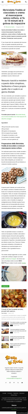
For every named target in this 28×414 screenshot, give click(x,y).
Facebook (7, 259)
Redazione (15, 393)
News (11, 339)
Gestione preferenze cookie (22, 412)
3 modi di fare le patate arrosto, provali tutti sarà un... (12, 310)
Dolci (7, 5)
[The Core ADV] (14, 406)
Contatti (4, 393)
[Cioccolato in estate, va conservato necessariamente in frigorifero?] (5, 324)
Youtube (24, 263)
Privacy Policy (14, 395)
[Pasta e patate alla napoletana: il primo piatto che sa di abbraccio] (5, 345)
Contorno (3, 306)
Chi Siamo (9, 393)
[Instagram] (10, 382)
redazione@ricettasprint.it (14, 378)
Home (2, 5)
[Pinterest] (14, 382)
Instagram (13, 259)
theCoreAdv (14, 409)
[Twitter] (18, 382)
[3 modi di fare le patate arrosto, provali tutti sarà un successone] (14, 298)
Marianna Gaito (10, 27)
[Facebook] (5, 382)
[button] (2, 2)
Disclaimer (21, 393)
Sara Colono (4, 313)
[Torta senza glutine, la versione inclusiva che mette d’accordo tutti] (5, 331)
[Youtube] (22, 382)
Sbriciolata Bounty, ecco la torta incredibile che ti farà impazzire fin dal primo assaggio (13, 116)
